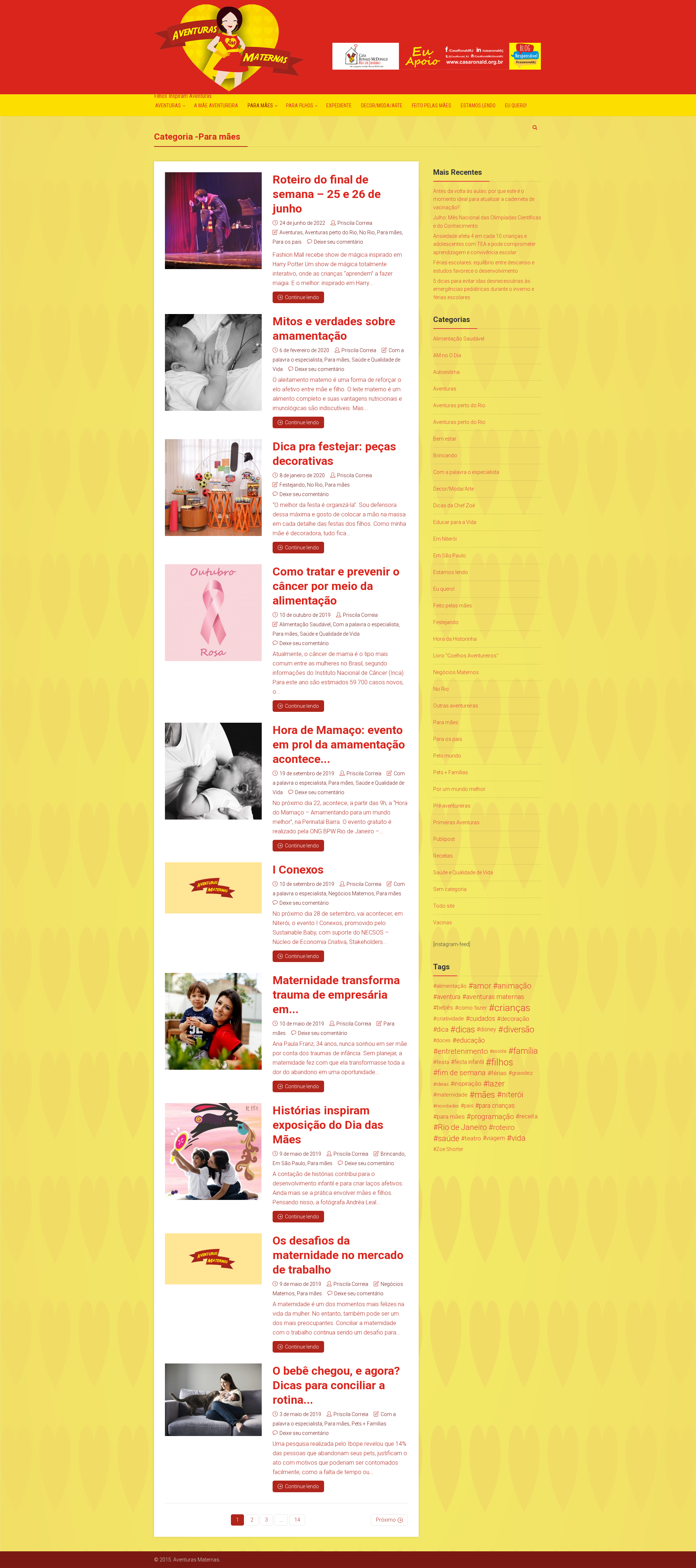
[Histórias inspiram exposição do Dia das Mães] (213, 1151)
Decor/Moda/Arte (381, 105)
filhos (502, 1062)
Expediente (339, 105)
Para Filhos (299, 105)
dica (442, 1029)
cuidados (482, 1018)
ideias (442, 1084)
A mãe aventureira (216, 105)
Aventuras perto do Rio (331, 232)
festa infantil (469, 1062)
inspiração (467, 1083)
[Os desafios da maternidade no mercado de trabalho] (213, 1258)
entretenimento (463, 1051)
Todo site (444, 906)
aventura (448, 996)
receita (528, 1116)
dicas (465, 1029)
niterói (512, 1094)
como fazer (472, 1007)
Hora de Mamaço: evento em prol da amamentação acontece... (339, 744)
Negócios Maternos (351, 893)
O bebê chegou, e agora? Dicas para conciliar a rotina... (336, 1385)
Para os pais (287, 242)
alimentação (451, 986)
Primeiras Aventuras (456, 822)
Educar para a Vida (454, 522)
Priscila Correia (354, 223)
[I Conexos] (213, 887)
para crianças (497, 1105)
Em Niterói (445, 539)
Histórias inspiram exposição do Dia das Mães (328, 1124)
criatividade (450, 1018)
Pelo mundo (447, 756)
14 (297, 1520)
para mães (451, 1116)
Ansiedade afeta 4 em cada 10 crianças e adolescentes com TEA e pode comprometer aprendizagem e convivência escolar (484, 244)
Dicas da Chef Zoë (454, 505)
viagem (495, 1138)
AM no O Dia (447, 355)
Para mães (260, 105)
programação (492, 1116)
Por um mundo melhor (459, 789)
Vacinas (442, 922)
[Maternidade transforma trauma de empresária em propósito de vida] (213, 1021)
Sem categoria (450, 889)
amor (482, 986)
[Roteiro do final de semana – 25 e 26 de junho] (213, 220)
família (525, 1051)
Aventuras (168, 105)
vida (518, 1138)
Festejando (292, 485)
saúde (448, 1138)
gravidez (522, 1073)
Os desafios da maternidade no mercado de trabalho (338, 1255)
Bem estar (444, 439)
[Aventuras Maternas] (229, 46)
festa (442, 1062)
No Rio (367, 232)
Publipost (444, 839)
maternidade (452, 1095)
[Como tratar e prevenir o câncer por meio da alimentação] (213, 612)
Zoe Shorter (449, 1149)
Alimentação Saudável (305, 624)
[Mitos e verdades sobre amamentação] (213, 362)
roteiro (504, 1127)
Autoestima (446, 372)
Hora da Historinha (455, 639)
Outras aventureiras (455, 706)
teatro (473, 1138)
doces (443, 1040)
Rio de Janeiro (462, 1127)
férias (499, 1073)
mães (485, 1094)
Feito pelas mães (431, 105)
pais (468, 1106)
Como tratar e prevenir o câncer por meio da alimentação (336, 586)
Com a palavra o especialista (366, 624)
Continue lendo (302, 297)
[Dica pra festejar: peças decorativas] (213, 487)
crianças (512, 1007)
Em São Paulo (289, 1163)
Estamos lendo (478, 105)
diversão (518, 1029)
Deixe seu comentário (338, 242)
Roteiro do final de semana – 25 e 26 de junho (327, 194)
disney (488, 1029)
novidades (447, 1106)
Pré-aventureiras (452, 806)
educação (470, 1040)
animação (514, 986)
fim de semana (462, 1073)
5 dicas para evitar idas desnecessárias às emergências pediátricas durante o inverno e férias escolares (483, 289)
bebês (445, 1007)
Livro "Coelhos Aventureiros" (465, 656)
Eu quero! (516, 105)
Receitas (443, 856)
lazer (496, 1084)
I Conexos (298, 869)
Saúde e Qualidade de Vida (330, 634)
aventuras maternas (495, 997)
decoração (515, 1018)
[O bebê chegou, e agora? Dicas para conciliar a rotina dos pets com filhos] (213, 1399)
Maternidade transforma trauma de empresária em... (336, 994)
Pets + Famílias (369, 1424)
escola (499, 1051)
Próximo (386, 1520)
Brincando (393, 1154)
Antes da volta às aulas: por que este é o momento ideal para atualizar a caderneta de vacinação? (483, 199)
